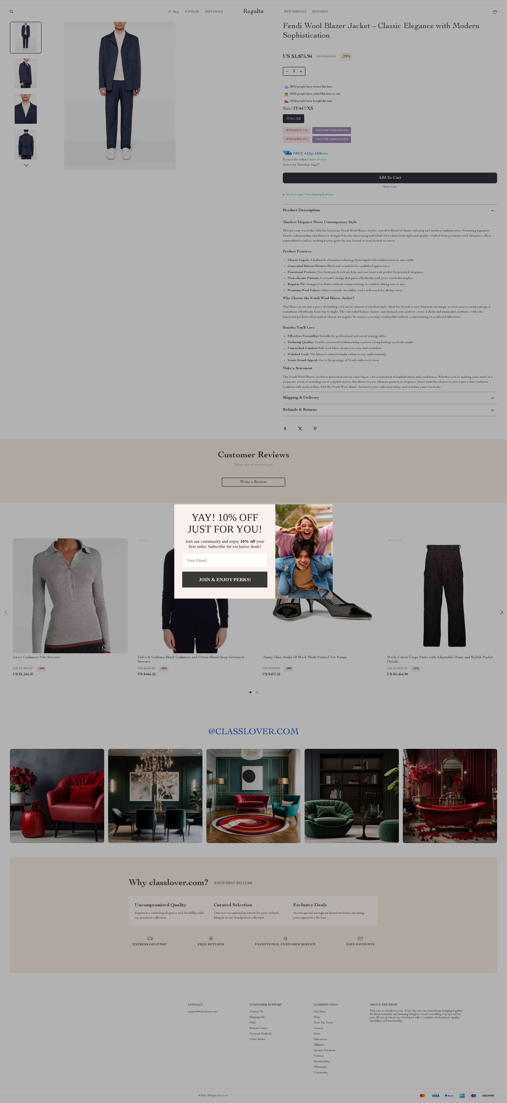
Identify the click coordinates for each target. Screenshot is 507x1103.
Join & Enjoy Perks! (225, 579)
